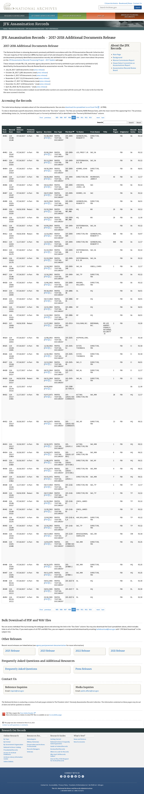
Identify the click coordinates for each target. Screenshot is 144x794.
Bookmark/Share (125, 3)
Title (105, 132)
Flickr (82, 776)
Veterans (30, 752)
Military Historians (33, 742)
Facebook (61, 776)
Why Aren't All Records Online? (58, 755)
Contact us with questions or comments (15, 725)
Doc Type (58, 132)
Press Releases (83, 668)
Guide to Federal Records (59, 746)
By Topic (6, 739)
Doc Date (47, 132)
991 (82, 117)
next (98, 117)
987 (65, 117)
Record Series (133, 131)
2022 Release (82, 650)
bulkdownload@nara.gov (105, 629)
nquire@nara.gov (17, 691)
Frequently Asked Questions (21, 668)
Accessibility (53, 785)
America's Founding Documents (129, 16)
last (102, 117)
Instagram (68, 776)
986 (61, 117)
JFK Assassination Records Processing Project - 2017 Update (32, 60)
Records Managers (33, 749)
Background (117, 57)
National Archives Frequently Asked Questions (60, 743)
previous (47, 117)
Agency (39, 132)
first (41, 117)
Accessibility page (55, 715)
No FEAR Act (93, 785)
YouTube (75, 776)
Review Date (141, 131)
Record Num (12, 131)
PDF (46, 138)
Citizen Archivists (111, 3)
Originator (124, 132)
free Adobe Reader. (27, 713)
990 (77, 117)
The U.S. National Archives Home (30, 6)
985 (57, 117)
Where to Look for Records (59, 752)
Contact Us (137, 3)
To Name (80, 132)
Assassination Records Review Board (124, 69)
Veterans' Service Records (43, 16)
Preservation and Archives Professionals (36, 745)
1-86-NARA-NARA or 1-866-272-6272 (72, 791)
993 (90, 117)
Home (5, 29)
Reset (139, 123)
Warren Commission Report (123, 60)
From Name (95, 132)
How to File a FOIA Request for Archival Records (59, 760)
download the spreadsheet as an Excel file (81, 107)
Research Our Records (14, 16)
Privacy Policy (63, 785)
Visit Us (101, 16)
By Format (7, 742)
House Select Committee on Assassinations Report (124, 64)
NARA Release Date (20, 130)
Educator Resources (72, 16)
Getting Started (55, 739)
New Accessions (79, 742)
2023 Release (47, 650)
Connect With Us (72, 773)
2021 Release (118, 650)
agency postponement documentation (51, 645)
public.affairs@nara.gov (90, 691)
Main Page (117, 54)
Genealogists (31, 739)
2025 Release (12, 650)
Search (138, 7)
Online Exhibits (8, 762)
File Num (68, 132)
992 (86, 117)
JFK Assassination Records (35, 29)
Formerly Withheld (30, 131)
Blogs (79, 776)
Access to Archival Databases (10, 753)
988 (69, 117)
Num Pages (115, 131)
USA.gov (100, 785)
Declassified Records (57, 749)
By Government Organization (13, 744)
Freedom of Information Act (78, 785)
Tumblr (72, 776)
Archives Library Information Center (13, 758)
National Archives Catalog (12, 747)
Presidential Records (11, 750)
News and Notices (80, 739)
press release (39, 70)
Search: (100, 122)
